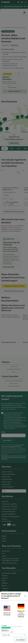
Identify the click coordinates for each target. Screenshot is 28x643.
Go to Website (20, 640)
